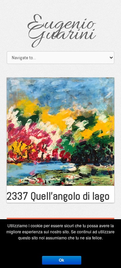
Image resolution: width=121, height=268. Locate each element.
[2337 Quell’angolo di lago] (60, 131)
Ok (61, 260)
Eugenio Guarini (60, 29)
